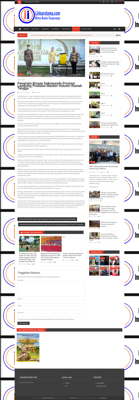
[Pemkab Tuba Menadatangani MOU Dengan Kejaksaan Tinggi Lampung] (94, 63)
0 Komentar (37, 92)
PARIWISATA (66, 29)
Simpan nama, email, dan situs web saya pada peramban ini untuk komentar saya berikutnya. (46, 319)
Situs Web (20, 312)
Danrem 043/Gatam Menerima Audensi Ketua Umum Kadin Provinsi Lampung (73, 255)
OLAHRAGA (55, 29)
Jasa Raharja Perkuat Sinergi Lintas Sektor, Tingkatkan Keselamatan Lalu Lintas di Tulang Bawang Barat (61, 35)
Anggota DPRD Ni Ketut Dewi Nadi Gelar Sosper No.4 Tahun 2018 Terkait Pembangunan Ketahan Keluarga (51, 256)
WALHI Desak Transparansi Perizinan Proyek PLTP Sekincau (109, 224)
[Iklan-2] (94, 85)
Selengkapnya (93, 187)
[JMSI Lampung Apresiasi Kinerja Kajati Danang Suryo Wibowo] (104, 152)
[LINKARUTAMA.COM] (19, 29)
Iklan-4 (103, 103)
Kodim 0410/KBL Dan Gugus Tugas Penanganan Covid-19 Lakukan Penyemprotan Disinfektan (48, 219)
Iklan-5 (103, 113)
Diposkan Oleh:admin (24, 92)
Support (67, 383)
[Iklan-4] (94, 105)
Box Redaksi (100, 383)
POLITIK (76, 29)
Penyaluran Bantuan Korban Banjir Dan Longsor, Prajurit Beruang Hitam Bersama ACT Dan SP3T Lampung (51, 224)
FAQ (66, 386)
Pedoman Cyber (101, 386)
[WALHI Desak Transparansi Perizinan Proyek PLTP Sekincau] (94, 224)
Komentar (20, 280)
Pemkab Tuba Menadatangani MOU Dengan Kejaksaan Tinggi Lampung (110, 64)
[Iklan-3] (94, 95)
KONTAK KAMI (86, 29)
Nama (19, 299)
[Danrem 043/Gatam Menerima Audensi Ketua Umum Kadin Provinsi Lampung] (73, 243)
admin (31, 264)
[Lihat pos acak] (119, 29)
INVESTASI (35, 29)
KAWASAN (45, 29)
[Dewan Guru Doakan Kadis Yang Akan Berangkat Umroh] (94, 124)
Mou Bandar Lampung (107, 74)
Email (19, 305)
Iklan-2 (103, 83)
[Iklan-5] (94, 114)
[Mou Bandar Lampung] (94, 75)
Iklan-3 (103, 93)
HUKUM (26, 29)
